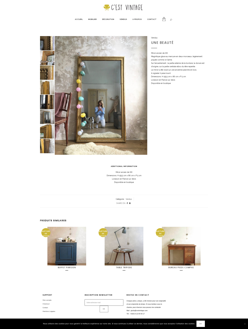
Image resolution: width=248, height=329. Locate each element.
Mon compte (47, 300)
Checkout (46, 304)
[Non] (244, 324)
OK (200, 324)
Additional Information (124, 166)
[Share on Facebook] (127, 203)
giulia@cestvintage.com (139, 310)
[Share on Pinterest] (130, 203)
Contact (45, 307)
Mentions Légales (49, 311)
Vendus (154, 38)
